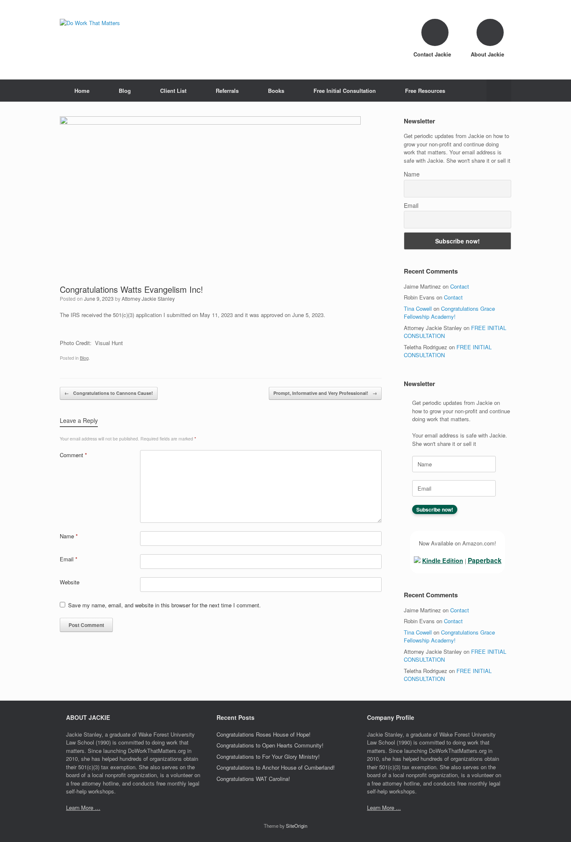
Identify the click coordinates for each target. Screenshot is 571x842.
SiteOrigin (296, 825)
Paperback (485, 560)
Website (69, 582)
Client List (173, 91)
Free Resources (425, 91)
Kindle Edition (442, 560)
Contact (459, 286)
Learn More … (83, 807)
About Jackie (488, 54)
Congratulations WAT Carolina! (253, 779)
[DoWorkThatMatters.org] (90, 23)
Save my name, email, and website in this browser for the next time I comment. (164, 605)
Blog (125, 91)
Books (276, 91)
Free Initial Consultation (345, 91)
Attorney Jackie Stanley (148, 298)
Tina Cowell (418, 308)
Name (69, 536)
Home (81, 91)
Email (68, 559)
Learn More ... (384, 807)
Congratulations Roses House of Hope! (264, 734)
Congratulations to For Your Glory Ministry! (268, 756)
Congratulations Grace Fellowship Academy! (449, 313)
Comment (73, 455)
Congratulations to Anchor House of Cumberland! (276, 767)
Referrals (227, 91)
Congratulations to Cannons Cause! (108, 393)
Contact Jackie (433, 54)
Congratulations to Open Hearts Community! (270, 745)
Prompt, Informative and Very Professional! (325, 393)
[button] (499, 90)
